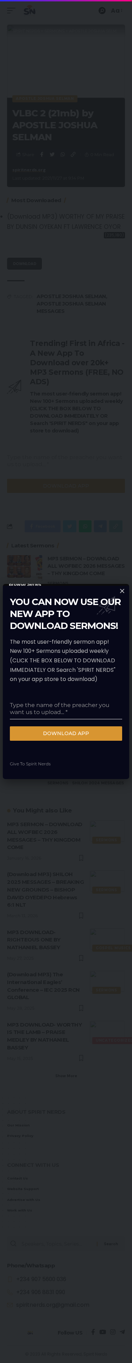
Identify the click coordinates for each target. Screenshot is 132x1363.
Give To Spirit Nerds (30, 763)
